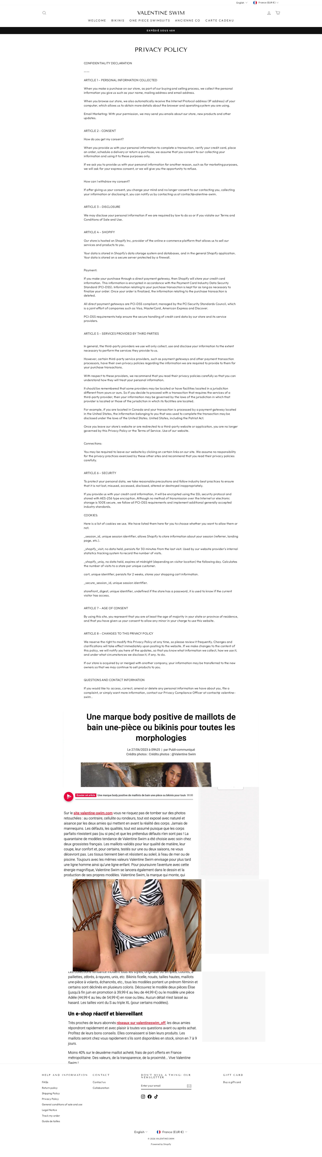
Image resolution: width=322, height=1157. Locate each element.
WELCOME (97, 20)
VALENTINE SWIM (161, 12)
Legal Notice (49, 1110)
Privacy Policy (50, 1098)
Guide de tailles (51, 1121)
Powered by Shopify (161, 1144)
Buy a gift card (232, 1082)
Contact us (99, 1082)
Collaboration (101, 1087)
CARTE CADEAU (219, 20)
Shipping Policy (51, 1093)
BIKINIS (118, 20)
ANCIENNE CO (187, 20)
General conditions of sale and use (62, 1104)
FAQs (45, 1082)
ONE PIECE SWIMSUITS (149, 20)
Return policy (50, 1087)
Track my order (51, 1115)
